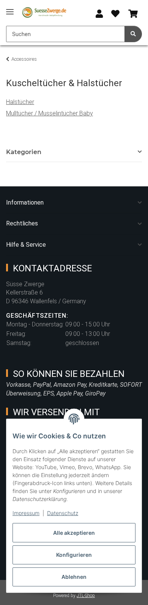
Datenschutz (62, 513)
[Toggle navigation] (10, 8)
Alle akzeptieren (74, 532)
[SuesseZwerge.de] (44, 12)
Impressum (26, 513)
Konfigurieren (74, 554)
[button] (99, 14)
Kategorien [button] (23, 152)
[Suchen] (133, 34)
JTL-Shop (86, 595)
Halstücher (20, 102)
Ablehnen (74, 576)
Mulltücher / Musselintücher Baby (49, 113)
